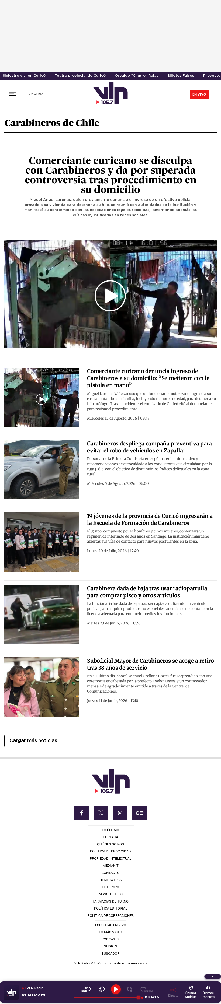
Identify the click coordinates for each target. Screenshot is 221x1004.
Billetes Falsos (180, 75)
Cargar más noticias (33, 741)
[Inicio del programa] (86, 989)
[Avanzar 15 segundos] (130, 989)
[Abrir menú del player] (212, 976)
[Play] (116, 989)
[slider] (106, 998)
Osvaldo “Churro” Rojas (136, 75)
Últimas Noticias (190, 995)
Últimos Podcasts (208, 995)
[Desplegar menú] (12, 93)
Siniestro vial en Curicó (24, 75)
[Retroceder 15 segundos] (102, 989)
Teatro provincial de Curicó (80, 75)
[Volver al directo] (147, 989)
